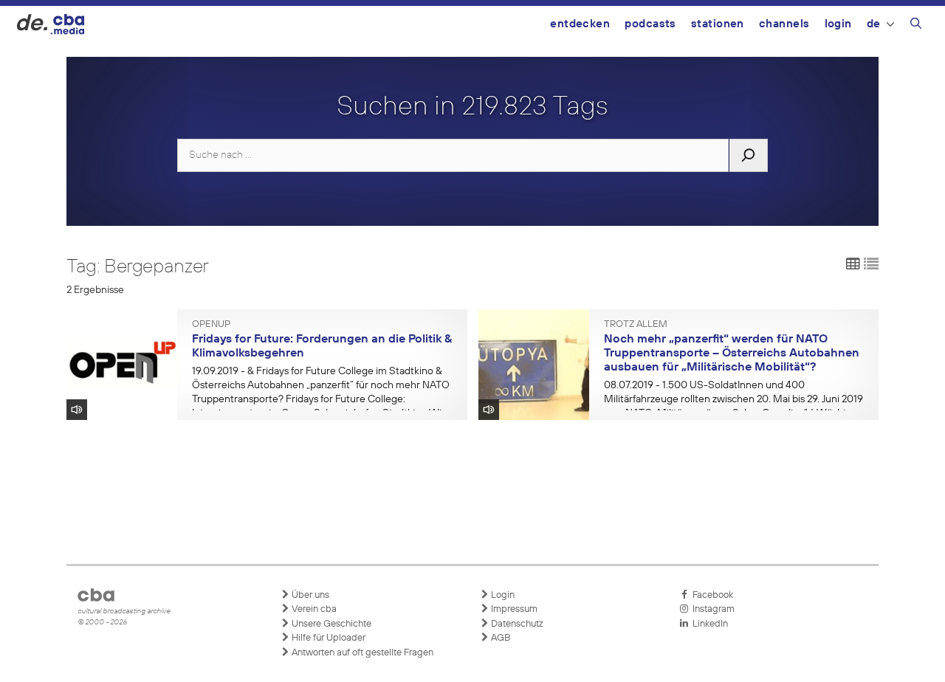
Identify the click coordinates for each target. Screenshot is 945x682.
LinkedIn (708, 624)
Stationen (717, 24)
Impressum (513, 609)
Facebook (710, 595)
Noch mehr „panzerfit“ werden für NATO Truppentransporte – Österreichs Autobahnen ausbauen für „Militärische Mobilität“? (731, 353)
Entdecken (580, 24)
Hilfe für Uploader (327, 638)
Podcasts (650, 24)
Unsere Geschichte (330, 624)
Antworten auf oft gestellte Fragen (361, 653)
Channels (784, 24)
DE (874, 24)
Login (838, 24)
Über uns (309, 595)
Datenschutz (516, 624)
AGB (499, 638)
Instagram (711, 609)
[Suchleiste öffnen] (916, 26)
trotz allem (635, 324)
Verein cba (313, 609)
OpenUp (211, 324)
